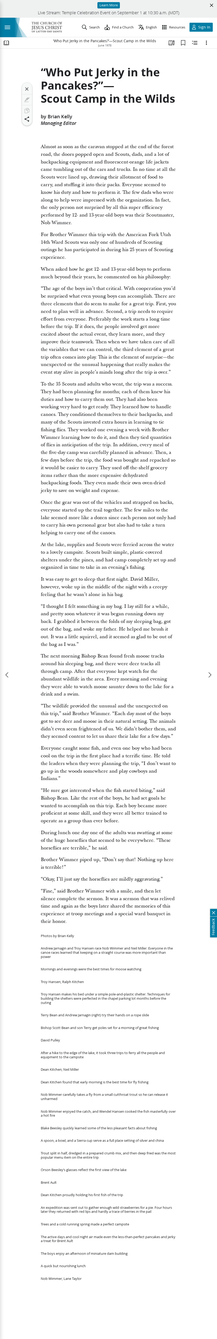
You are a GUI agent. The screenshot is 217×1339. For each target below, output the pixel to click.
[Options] (206, 43)
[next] (209, 675)
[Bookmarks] (183, 43)
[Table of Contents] (6, 43)
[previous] (7, 675)
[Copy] (27, 110)
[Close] (27, 89)
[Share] (27, 119)
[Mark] (27, 100)
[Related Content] (194, 43)
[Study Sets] (171, 43)
